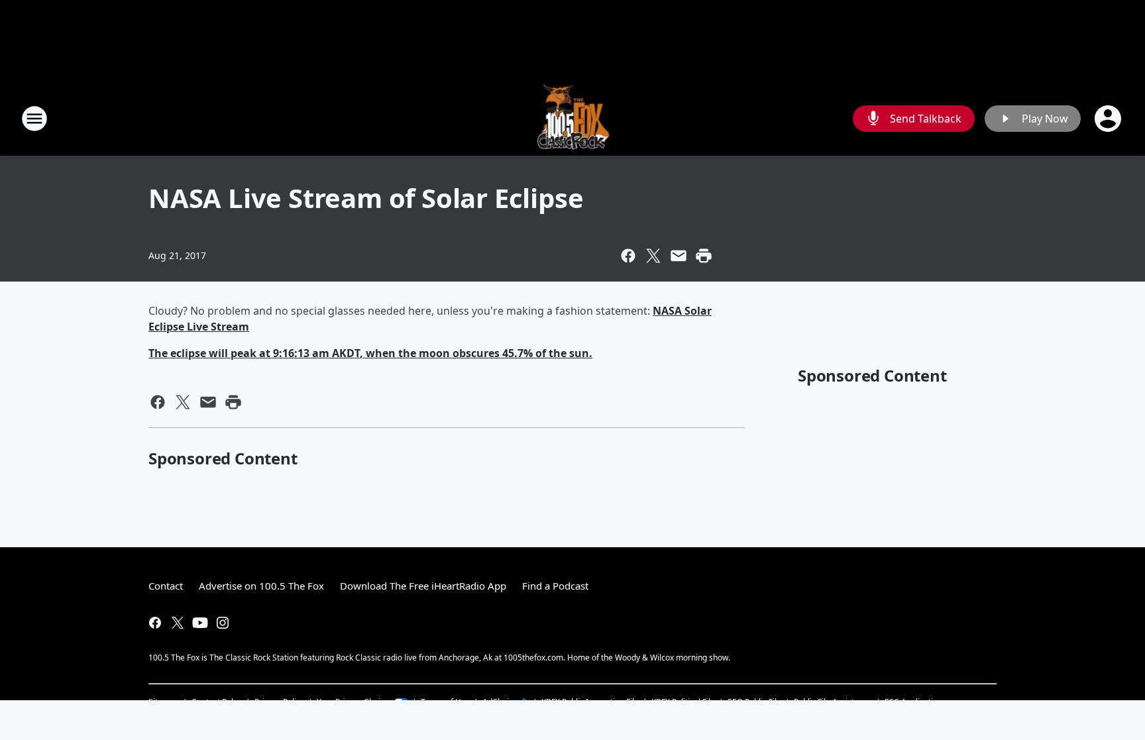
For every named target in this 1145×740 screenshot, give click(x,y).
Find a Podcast (555, 585)
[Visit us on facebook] (155, 623)
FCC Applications (915, 701)
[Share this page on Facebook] (628, 255)
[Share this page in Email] (678, 255)
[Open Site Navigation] (34, 118)
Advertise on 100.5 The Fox (261, 585)
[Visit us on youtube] (200, 623)
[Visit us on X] (178, 623)
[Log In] (1109, 118)
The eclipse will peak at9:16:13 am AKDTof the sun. (370, 353)
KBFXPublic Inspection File (590, 701)
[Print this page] (703, 255)
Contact (165, 585)
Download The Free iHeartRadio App (423, 585)
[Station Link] (572, 118)
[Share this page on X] (653, 255)
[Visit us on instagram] (223, 623)
